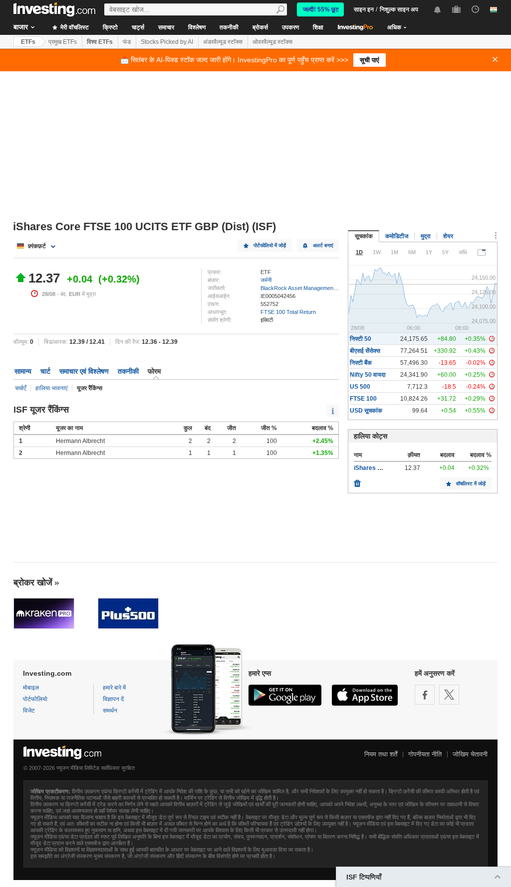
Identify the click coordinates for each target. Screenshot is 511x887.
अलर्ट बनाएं (323, 245)
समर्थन (110, 710)
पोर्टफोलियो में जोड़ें (270, 245)
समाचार (166, 27)
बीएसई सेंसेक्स (365, 350)
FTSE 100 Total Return (288, 312)
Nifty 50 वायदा (368, 374)
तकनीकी (229, 27)
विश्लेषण (197, 27)
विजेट (29, 710)
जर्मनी (265, 280)
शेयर (448, 236)
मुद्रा (426, 236)
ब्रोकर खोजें (32, 583)
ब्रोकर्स (260, 27)
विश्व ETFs (100, 41)
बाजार (20, 27)
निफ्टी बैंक (361, 362)
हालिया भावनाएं (51, 388)
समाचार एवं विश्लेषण (84, 371)
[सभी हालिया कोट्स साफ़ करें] (357, 480)
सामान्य (22, 371)
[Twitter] (449, 695)
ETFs (28, 41)
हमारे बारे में (114, 687)
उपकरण (290, 27)
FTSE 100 (363, 398)
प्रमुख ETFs (62, 41)
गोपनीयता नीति (425, 754)
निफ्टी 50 (360, 338)
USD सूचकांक (366, 410)
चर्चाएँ (20, 388)
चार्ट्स (138, 27)
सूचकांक (364, 236)
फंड (127, 41)
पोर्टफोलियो (35, 699)
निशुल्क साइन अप (399, 9)
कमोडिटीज (396, 236)
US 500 (360, 386)
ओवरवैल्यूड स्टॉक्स (272, 41)
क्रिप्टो (110, 27)
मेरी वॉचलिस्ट (74, 27)
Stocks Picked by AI (167, 41)
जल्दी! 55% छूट (321, 9)
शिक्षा (318, 27)
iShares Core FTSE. (381, 467)
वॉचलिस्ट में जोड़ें (471, 483)
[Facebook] (425, 695)
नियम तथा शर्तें (380, 754)
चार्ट (45, 371)
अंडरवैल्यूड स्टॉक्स (223, 41)
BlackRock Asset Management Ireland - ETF (314, 288)
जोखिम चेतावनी (470, 754)
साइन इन (364, 9)
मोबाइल (31, 687)
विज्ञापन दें (113, 699)
